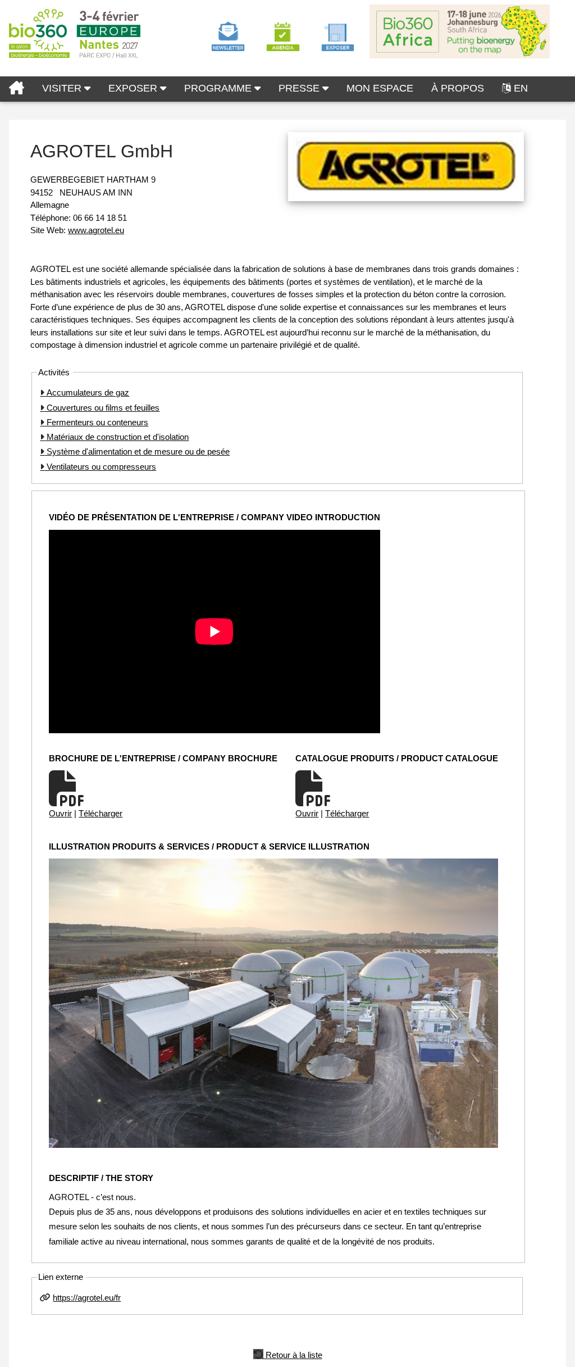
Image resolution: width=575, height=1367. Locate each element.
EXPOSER (134, 88)
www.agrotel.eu (96, 230)
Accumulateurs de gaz (86, 392)
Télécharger (100, 813)
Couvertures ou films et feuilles (101, 407)
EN (521, 88)
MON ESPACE (379, 88)
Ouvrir (60, 813)
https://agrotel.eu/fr (87, 1297)
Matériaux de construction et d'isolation (116, 437)
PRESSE (300, 88)
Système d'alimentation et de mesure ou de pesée (137, 451)
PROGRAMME (219, 88)
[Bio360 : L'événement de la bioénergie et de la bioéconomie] (16, 89)
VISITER (63, 88)
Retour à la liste (292, 1354)
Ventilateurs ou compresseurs (100, 466)
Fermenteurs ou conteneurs (96, 422)
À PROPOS (457, 88)
